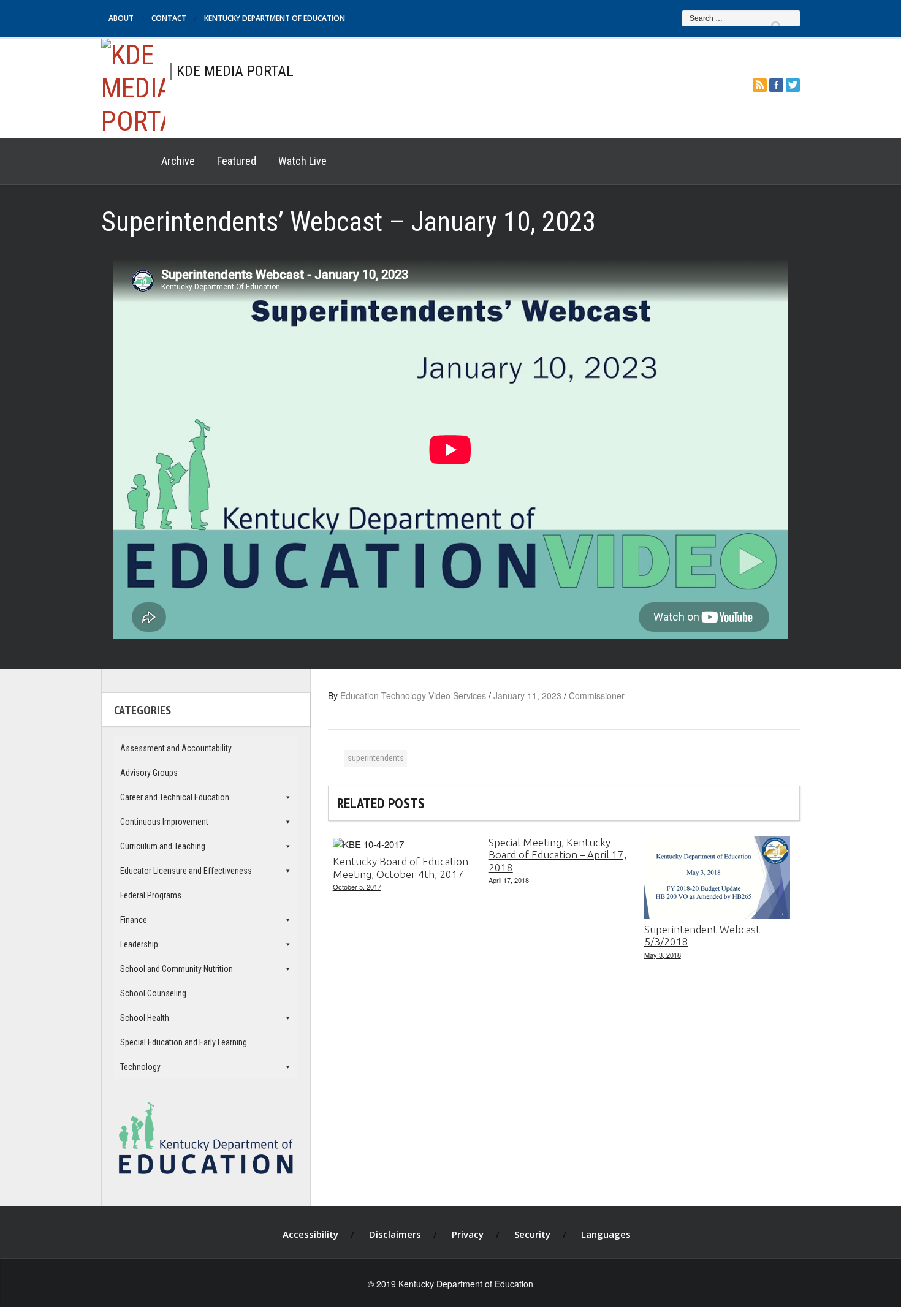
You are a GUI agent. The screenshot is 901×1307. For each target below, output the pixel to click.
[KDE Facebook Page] (776, 84)
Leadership (139, 944)
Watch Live (302, 160)
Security (532, 1234)
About (121, 18)
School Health (144, 1018)
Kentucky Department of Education (274, 18)
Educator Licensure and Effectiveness (186, 871)
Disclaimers (395, 1234)
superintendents (376, 758)
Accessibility (310, 1234)
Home (125, 161)
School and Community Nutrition (176, 969)
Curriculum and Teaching (162, 846)
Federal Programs (150, 895)
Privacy (468, 1234)
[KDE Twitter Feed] (793, 84)
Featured (236, 160)
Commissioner (597, 695)
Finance (133, 920)
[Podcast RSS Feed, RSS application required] (760, 84)
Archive (178, 160)
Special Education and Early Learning (183, 1042)
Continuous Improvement (164, 822)
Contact (168, 18)
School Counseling (153, 993)
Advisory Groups (149, 773)
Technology (140, 1067)
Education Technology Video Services (413, 695)
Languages (606, 1234)
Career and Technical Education (174, 797)
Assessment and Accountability (176, 748)
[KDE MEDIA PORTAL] (133, 86)
